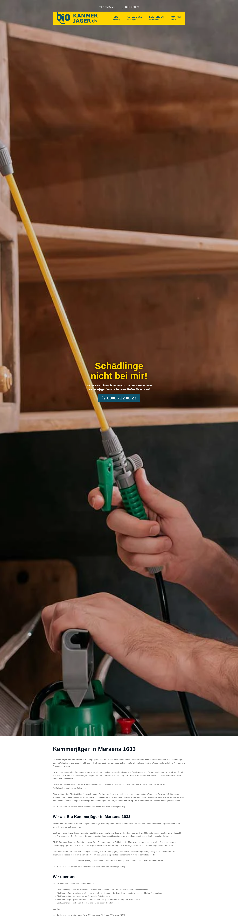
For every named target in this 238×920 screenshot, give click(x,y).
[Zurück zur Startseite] (77, 18)
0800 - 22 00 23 (132, 7)
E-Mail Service (109, 7)
